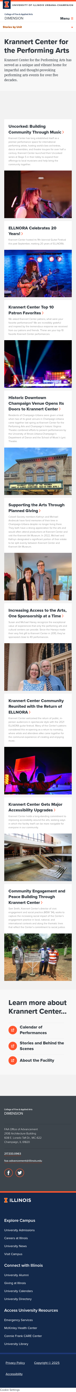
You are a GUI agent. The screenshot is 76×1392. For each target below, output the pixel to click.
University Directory (18, 1299)
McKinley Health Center (20, 1328)
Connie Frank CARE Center (23, 1336)
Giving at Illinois (15, 1283)
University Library (16, 1344)
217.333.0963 (12, 1154)
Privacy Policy (15, 1363)
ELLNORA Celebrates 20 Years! (32, 231)
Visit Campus (13, 1254)
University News (15, 1246)
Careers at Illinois (16, 1238)
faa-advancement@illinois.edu (23, 1161)
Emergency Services (18, 1320)
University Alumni (16, 1275)
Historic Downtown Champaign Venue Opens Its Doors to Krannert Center (36, 403)
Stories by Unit (12, 27)
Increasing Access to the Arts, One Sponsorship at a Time (37, 613)
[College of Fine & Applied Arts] (19, 14)
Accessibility (14, 1374)
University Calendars (18, 1291)
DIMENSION (14, 18)
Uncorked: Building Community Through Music (34, 129)
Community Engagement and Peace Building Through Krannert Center (36, 897)
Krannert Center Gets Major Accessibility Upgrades (35, 807)
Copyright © (47, 1363)
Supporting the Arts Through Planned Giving (36, 508)
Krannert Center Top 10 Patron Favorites (31, 310)
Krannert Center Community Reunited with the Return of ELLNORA (36, 706)
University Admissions (19, 1230)
